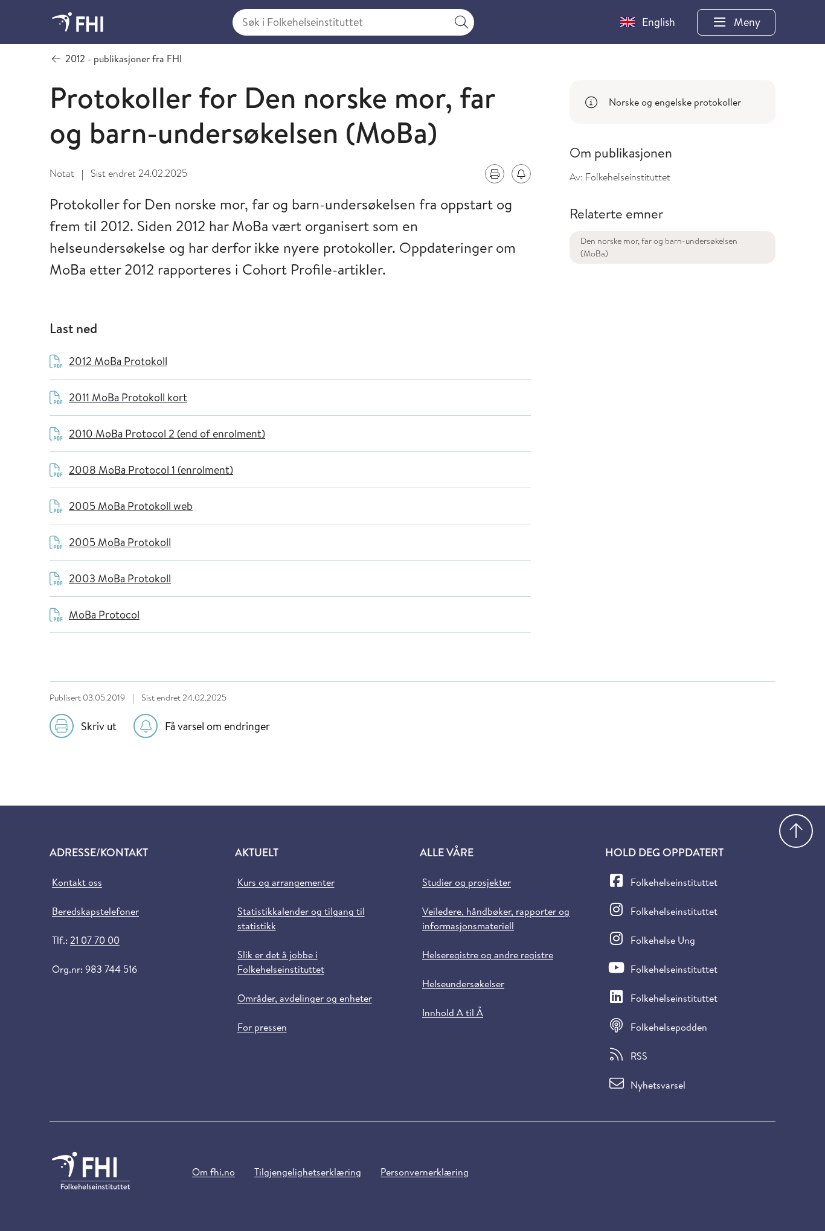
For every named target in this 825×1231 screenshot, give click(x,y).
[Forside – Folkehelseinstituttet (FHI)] (77, 22)
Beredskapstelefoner (95, 911)
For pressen (262, 1027)
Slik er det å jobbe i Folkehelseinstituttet (280, 962)
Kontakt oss (77, 882)
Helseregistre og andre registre (487, 954)
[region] (672, 102)
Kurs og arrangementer (286, 882)
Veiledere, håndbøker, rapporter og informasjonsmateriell (496, 918)
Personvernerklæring (424, 1172)
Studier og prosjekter (466, 882)
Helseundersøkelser (463, 983)
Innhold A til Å (452, 1012)
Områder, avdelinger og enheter (304, 998)
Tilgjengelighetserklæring (307, 1172)
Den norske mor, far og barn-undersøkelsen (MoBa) (658, 247)
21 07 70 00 (95, 940)
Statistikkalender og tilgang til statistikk (301, 918)
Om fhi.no (213, 1172)
